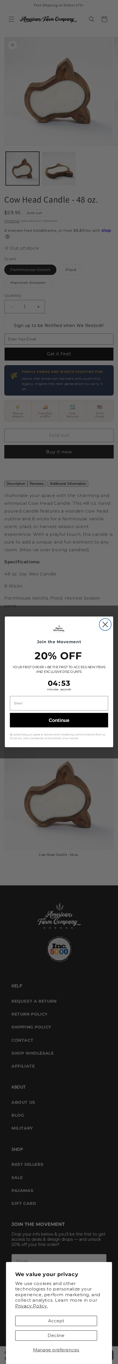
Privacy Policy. (31, 1306)
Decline (56, 1335)
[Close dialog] (105, 625)
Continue (59, 720)
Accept (56, 1320)
